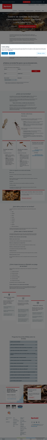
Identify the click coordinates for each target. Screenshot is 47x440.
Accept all (5, 53)
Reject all (12, 53)
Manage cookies (41, 53)
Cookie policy (10, 50)
